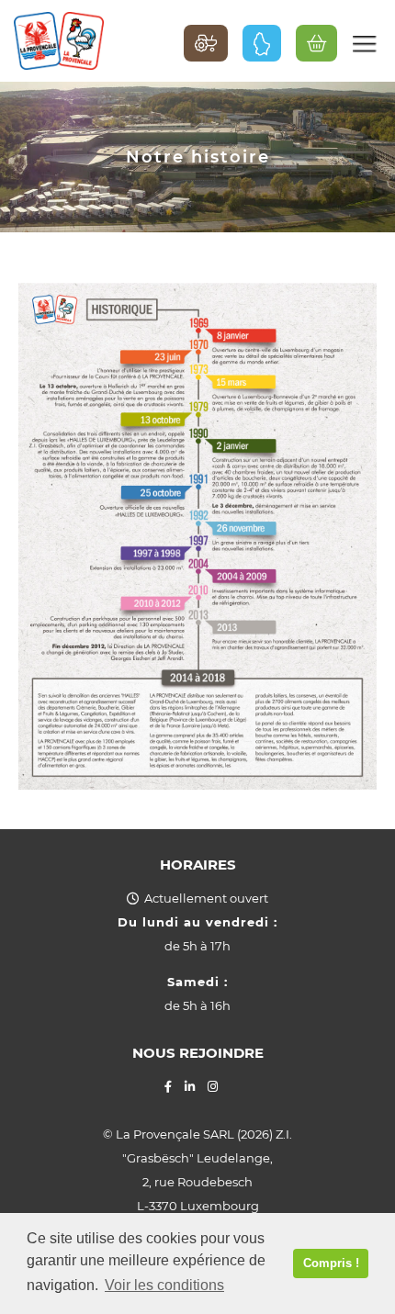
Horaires (198, 865)
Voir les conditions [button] (164, 1285)
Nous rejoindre (198, 1053)
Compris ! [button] (331, 1263)
